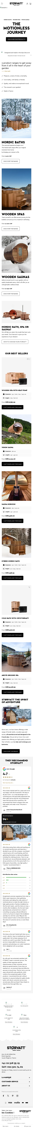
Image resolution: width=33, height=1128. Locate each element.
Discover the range (10, 161)
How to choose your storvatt (14, 342)
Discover (8, 1009)
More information (8, 1022)
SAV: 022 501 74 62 (12, 1067)
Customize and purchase (12, 407)
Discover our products (16, 39)
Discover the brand (10, 751)
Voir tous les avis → (8, 782)
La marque (6, 1077)
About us (6, 1086)
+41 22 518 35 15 (11, 1063)
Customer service (10, 1081)
